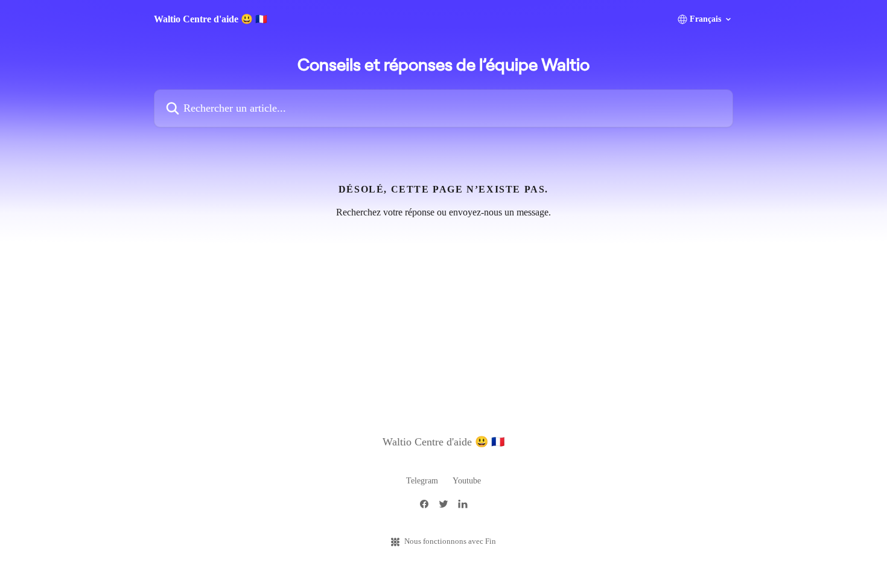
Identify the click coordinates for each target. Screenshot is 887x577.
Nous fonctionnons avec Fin (450, 541)
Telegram (422, 480)
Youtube (467, 480)
